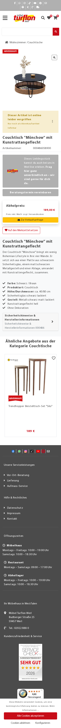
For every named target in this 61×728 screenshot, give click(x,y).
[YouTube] (35, 3)
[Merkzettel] (54, 358)
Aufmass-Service (17, 486)
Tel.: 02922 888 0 (19, 628)
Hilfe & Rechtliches (15, 497)
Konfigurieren (42, 723)
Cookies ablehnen (20, 723)
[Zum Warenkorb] (56, 18)
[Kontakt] (32, 7)
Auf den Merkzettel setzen (22, 230)
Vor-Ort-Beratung (18, 475)
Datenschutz (15, 508)
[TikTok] (29, 3)
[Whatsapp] (19, 3)
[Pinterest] (40, 3)
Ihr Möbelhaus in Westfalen (20, 603)
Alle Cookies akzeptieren (30, 716)
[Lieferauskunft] (38, 7)
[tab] (30, 322)
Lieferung (13, 480)
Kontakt (12, 519)
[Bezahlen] (28, 7)
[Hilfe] (23, 7)
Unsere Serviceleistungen (19, 465)
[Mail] (45, 3)
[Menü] (42, 691)
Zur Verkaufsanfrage (32, 220)
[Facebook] (15, 3)
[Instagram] (24, 3)
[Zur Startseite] (6, 43)
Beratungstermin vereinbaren (30, 192)
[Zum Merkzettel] (50, 18)
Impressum (14, 513)
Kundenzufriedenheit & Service (23, 636)
